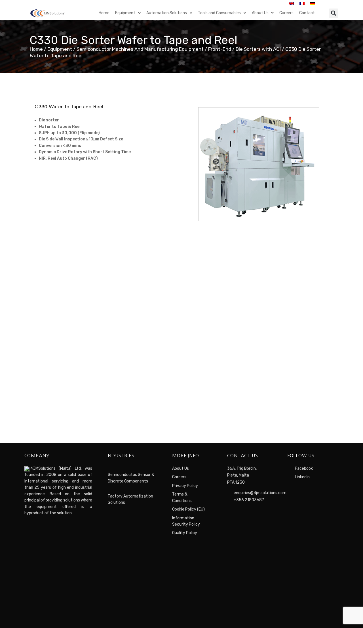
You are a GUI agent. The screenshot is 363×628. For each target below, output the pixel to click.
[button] (333, 13)
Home (36, 49)
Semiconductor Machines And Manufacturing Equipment (140, 49)
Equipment (59, 49)
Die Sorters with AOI (258, 49)
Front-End (219, 49)
